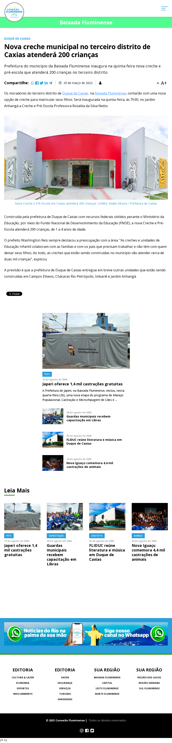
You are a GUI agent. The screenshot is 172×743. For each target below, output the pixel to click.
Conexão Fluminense (14, 12)
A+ (164, 83)
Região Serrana (149, 682)
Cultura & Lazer (23, 677)
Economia (22, 682)
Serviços (65, 688)
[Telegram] (50, 83)
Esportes (23, 688)
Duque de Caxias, (75, 93)
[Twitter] (41, 83)
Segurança (64, 682)
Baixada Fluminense (110, 93)
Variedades (65, 699)
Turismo (65, 693)
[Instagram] (81, 731)
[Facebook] (37, 83)
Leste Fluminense (107, 688)
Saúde (65, 677)
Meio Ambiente (23, 693)
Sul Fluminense (149, 688)
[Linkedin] (46, 83)
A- (158, 83)
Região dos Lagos (149, 677)
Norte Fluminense (107, 693)
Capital (107, 682)
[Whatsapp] (32, 83)
